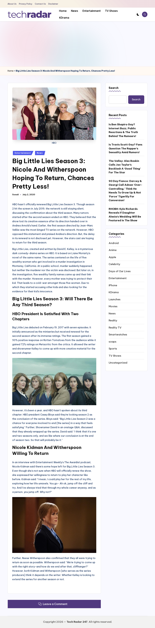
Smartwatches (118, 334)
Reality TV (115, 327)
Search (114, 88)
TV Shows (115, 355)
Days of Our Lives (120, 271)
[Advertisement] (77, 44)
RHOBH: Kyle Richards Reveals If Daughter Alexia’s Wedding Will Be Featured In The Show (125, 214)
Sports (113, 348)
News (40, 153)
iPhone (113, 285)
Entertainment (23, 153)
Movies (113, 306)
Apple (112, 257)
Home (10, 70)
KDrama (114, 292)
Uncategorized (118, 362)
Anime (113, 250)
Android (114, 243)
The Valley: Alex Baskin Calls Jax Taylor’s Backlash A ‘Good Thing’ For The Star (125, 166)
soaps (112, 341)
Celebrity (114, 264)
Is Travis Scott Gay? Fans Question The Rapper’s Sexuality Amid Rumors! (125, 148)
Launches (114, 299)
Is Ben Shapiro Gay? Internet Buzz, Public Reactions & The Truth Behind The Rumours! (123, 130)
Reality (113, 320)
